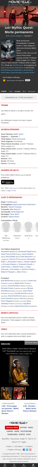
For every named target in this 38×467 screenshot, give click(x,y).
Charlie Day (32, 281)
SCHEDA (3, 91)
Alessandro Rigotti (25, 251)
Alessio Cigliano (30, 262)
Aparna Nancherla (19, 204)
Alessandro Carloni (15, 262)
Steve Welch (14, 214)
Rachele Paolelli (28, 269)
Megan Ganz (19, 283)
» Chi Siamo (17, 446)
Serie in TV (16, 442)
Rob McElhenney (6, 237)
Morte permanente (19, 32)
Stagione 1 (21, 4)
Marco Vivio (21, 272)
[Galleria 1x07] (8, 50)
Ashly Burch (31, 204)
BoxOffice (6, 439)
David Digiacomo (17, 212)
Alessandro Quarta (7, 251)
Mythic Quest (14, 4)
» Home (8, 446)
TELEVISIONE (26, 431)
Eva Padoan (14, 269)
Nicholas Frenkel (7, 288)
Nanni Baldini (11, 256)
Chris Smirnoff (6, 298)
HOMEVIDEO (12, 434)
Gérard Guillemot (14, 296)
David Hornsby (13, 286)
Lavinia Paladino (27, 254)
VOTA (27, 80)
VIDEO (30, 428)
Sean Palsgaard (7, 301)
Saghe (23, 442)
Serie (9, 4)
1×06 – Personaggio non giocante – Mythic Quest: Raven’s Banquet (10, 408)
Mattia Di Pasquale (8, 272)
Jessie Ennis (28, 236)
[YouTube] (30, 450)
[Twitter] (27, 450)
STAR (28, 434)
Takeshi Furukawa (15, 207)
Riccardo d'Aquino (9, 264)
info (36, 7)
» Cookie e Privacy (14, 450)
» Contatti (28, 446)
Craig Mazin (26, 303)
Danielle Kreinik (20, 293)
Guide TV (23, 439)
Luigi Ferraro (5, 267)
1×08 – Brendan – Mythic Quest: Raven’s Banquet (29, 407)
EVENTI (22, 434)
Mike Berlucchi (15, 209)
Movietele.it (19, 2)
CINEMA (9, 431)
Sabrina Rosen (13, 217)
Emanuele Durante (25, 264)
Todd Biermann (11, 202)
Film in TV (32, 439)
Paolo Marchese (26, 256)
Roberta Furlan (18, 267)
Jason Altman (28, 291)
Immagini (18, 91)
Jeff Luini (22, 298)
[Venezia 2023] (12, 428)
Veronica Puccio (15, 259)
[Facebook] (24, 450)
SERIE (16, 431)
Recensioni (15, 439)
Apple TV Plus (11, 190)
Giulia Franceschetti (8, 254)
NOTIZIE (23, 428)
